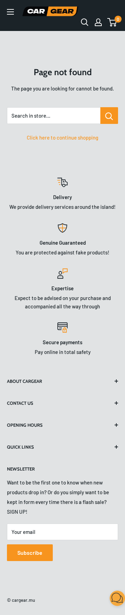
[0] (112, 22)
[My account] (98, 22)
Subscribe (29, 552)
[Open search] (85, 22)
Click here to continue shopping (62, 137)
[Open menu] (10, 12)
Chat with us (109, 599)
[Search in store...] (109, 115)
